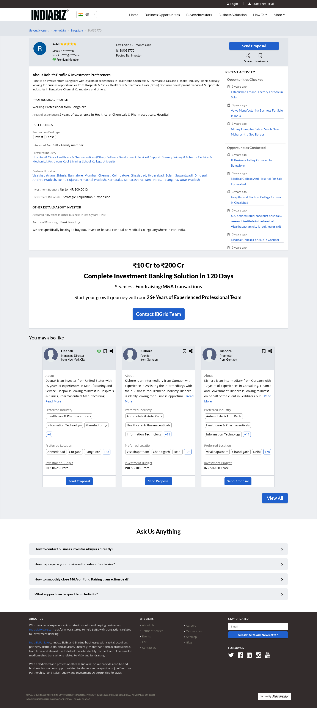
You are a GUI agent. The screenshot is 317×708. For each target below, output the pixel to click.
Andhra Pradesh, (45, 180)
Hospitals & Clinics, (45, 157)
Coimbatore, (121, 175)
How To (259, 15)
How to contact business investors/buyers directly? (74, 549)
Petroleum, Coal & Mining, (65, 161)
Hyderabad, (157, 175)
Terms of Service (152, 631)
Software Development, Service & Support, (134, 157)
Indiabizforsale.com (41, 629)
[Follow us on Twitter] (232, 655)
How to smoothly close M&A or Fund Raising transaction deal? (82, 579)
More (278, 15)
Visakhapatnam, (44, 175)
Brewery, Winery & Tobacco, (180, 157)
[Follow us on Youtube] (269, 655)
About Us (148, 625)
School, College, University (99, 161)
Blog (189, 642)
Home (133, 15)
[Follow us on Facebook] (242, 655)
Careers (191, 626)
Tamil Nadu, (153, 180)
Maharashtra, (134, 180)
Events (146, 636)
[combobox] (86, 14)
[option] (79, 418)
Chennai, (105, 175)
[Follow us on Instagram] (260, 655)
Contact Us (149, 648)
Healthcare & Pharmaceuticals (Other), (82, 157)
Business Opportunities (162, 15)
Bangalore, (76, 175)
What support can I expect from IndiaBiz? (66, 594)
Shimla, (62, 175)
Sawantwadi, (185, 175)
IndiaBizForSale (39, 642)
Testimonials (194, 631)
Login (233, 4)
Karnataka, (116, 180)
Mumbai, (91, 175)
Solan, (170, 175)
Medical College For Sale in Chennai (255, 239)
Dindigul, (201, 175)
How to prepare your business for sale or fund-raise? (75, 564)
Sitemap (191, 637)
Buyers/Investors (199, 15)
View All (275, 498)
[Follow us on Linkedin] (251, 655)
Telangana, (171, 180)
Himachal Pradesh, (94, 180)
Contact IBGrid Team (158, 314)
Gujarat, (73, 180)
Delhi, (62, 180)
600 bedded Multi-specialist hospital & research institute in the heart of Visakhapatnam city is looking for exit (256, 221)
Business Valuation (232, 15)
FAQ (145, 642)
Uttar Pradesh (190, 180)
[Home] (50, 18)
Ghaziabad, (139, 175)
